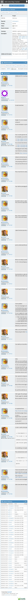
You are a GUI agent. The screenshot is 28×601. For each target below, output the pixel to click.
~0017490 (10, 181)
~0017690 (10, 494)
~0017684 (10, 403)
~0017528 (10, 269)
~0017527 (10, 254)
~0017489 (10, 166)
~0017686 (10, 436)
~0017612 (10, 353)
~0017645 (10, 368)
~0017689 (10, 479)
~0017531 (10, 283)
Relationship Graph (10, 65)
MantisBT (9, 592)
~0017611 (10, 339)
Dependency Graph (21, 65)
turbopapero (15, 21)
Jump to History (13, 12)
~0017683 (10, 385)
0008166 (9, 68)
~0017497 (10, 225)
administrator (8, 594)
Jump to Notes (5, 12)
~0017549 (10, 313)
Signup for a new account (18, 5)
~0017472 (10, 114)
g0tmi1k (4, 97)
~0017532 (10, 298)
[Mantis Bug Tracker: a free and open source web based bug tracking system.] (21, 598)
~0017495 (10, 210)
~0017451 (12, 100)
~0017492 (10, 196)
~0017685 (10, 418)
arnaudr (4, 141)
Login (11, 5)
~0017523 (10, 240)
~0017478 (10, 129)
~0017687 (10, 461)
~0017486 (10, 144)
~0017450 (10, 85)
